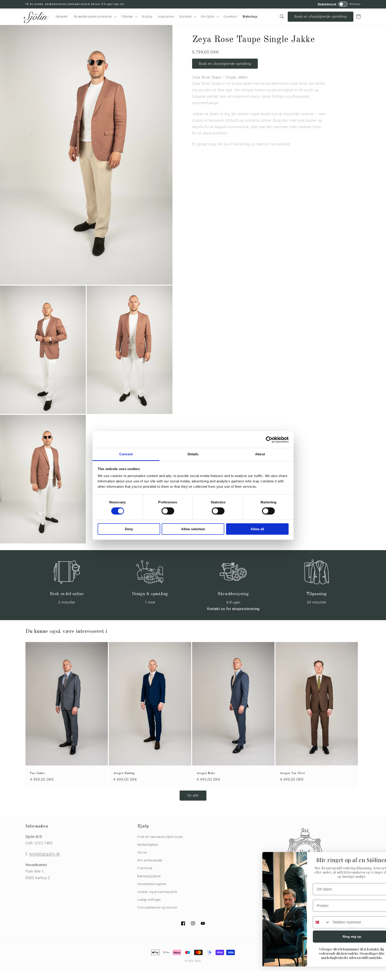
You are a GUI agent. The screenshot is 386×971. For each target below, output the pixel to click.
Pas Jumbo (37, 773)
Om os (142, 852)
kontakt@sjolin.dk (44, 854)
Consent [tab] (126, 454)
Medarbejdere (147, 844)
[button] (94, 16)
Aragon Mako (206, 773)
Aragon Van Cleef (292, 773)
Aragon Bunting (123, 773)
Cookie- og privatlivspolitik (157, 892)
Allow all (257, 529)
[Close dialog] (376, 858)
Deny (129, 529)
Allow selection (193, 529)
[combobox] (306, 922)
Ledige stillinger (149, 899)
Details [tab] (193, 454)
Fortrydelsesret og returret (157, 907)
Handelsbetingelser (151, 884)
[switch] (168, 511)
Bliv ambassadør (150, 860)
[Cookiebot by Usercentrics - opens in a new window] (269, 439)
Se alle (193, 795)
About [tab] (260, 454)
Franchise (144, 868)
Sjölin (198, 961)
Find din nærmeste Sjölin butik (160, 837)
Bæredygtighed (148, 876)
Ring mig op (337, 936)
